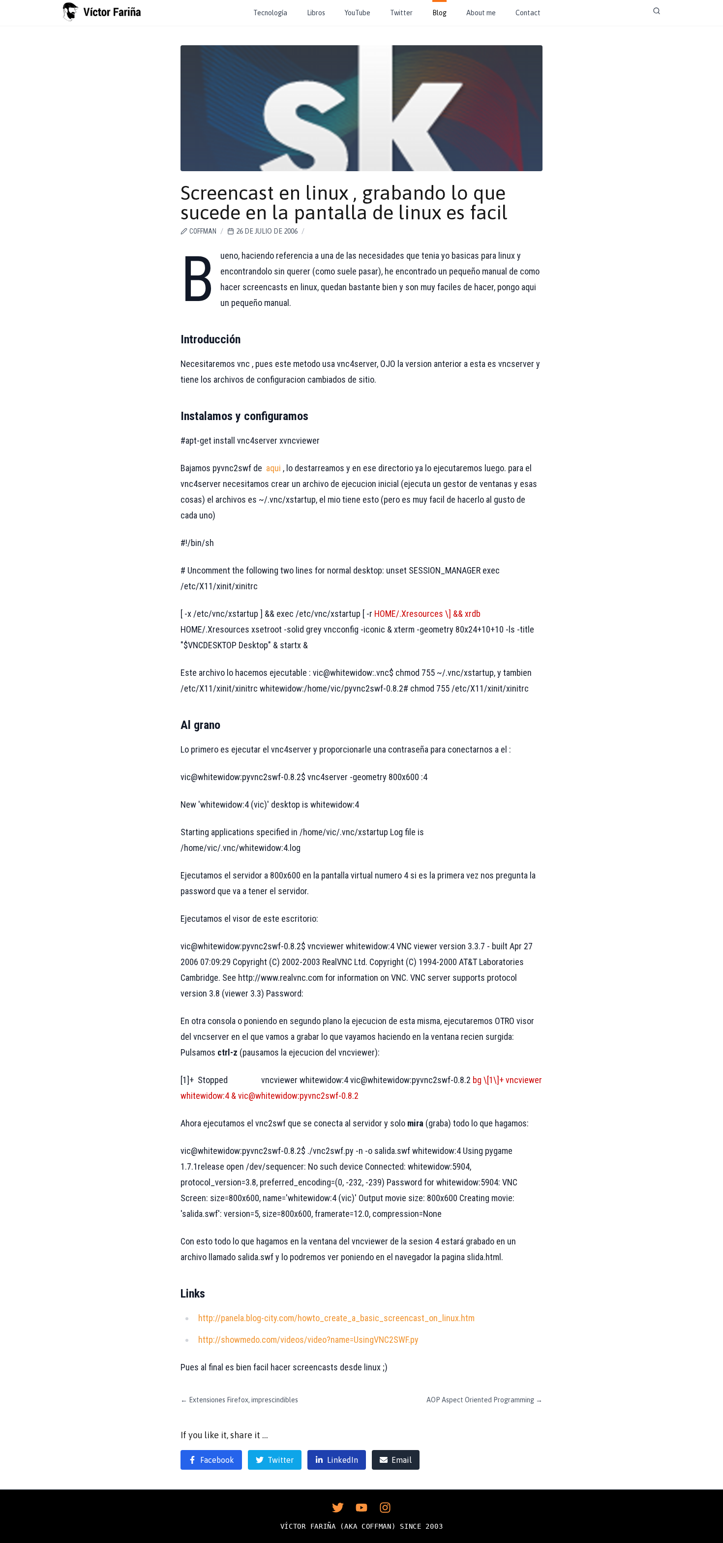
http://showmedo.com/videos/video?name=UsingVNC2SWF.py (308, 1339)
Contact (528, 13)
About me (481, 13)
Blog (439, 13)
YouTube (357, 13)
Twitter (401, 13)
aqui (273, 468)
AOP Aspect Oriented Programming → (484, 1400)
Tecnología (270, 13)
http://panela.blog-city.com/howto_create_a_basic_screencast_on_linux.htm (336, 1318)
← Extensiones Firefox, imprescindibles (239, 1400)
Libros (316, 13)
